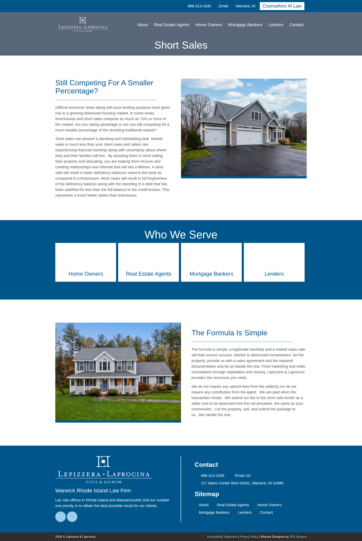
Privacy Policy (249, 536)
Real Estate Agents (172, 24)
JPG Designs (298, 536)
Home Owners (208, 24)
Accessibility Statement (222, 536)
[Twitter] (72, 516)
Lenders (275, 24)
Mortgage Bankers (245, 24)
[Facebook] (60, 516)
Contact (296, 24)
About (142, 24)
